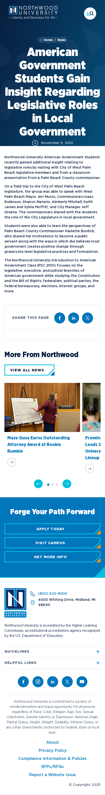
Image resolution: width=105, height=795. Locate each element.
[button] (90, 13)
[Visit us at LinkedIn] (73, 317)
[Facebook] (23, 681)
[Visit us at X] (87, 317)
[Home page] (33, 18)
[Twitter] (67, 681)
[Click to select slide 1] (48, 485)
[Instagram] (37, 681)
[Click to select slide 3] (57, 485)
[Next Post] (67, 483)
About (52, 742)
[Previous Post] (38, 483)
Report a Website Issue (52, 775)
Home (48, 40)
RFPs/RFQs (53, 767)
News (62, 40)
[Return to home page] (15, 616)
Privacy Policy (53, 751)
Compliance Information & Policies (52, 759)
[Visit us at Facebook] (59, 317)
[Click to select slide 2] (53, 485)
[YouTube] (81, 681)
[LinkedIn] (52, 681)
